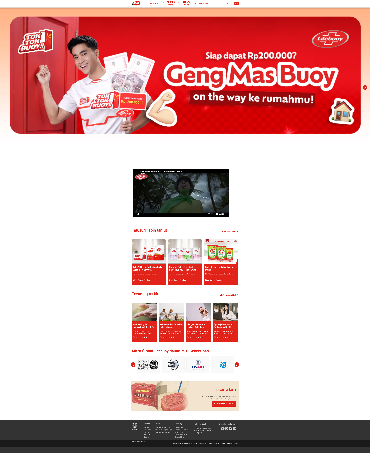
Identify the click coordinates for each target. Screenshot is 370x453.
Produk (154, 3)
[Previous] (5, 87)
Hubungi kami (198, 433)
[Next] (365, 87)
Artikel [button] (157, 424)
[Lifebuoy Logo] (136, 3)
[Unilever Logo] (135, 429)
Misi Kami (203, 3)
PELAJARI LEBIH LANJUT (225, 404)
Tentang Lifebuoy (171, 3)
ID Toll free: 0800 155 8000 (202, 428)
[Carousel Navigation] (185, 364)
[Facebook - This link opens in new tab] (223, 428)
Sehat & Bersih (186, 3)
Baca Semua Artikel (141, 337)
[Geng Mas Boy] (185, 85)
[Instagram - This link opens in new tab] (226, 428)
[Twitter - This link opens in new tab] (230, 428)
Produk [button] (147, 424)
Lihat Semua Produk (141, 280)
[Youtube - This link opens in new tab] (234, 428)
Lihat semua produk (228, 231)
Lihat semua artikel (228, 295)
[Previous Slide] (133, 364)
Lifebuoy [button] (178, 424)
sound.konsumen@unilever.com (204, 430)
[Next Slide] (237, 364)
